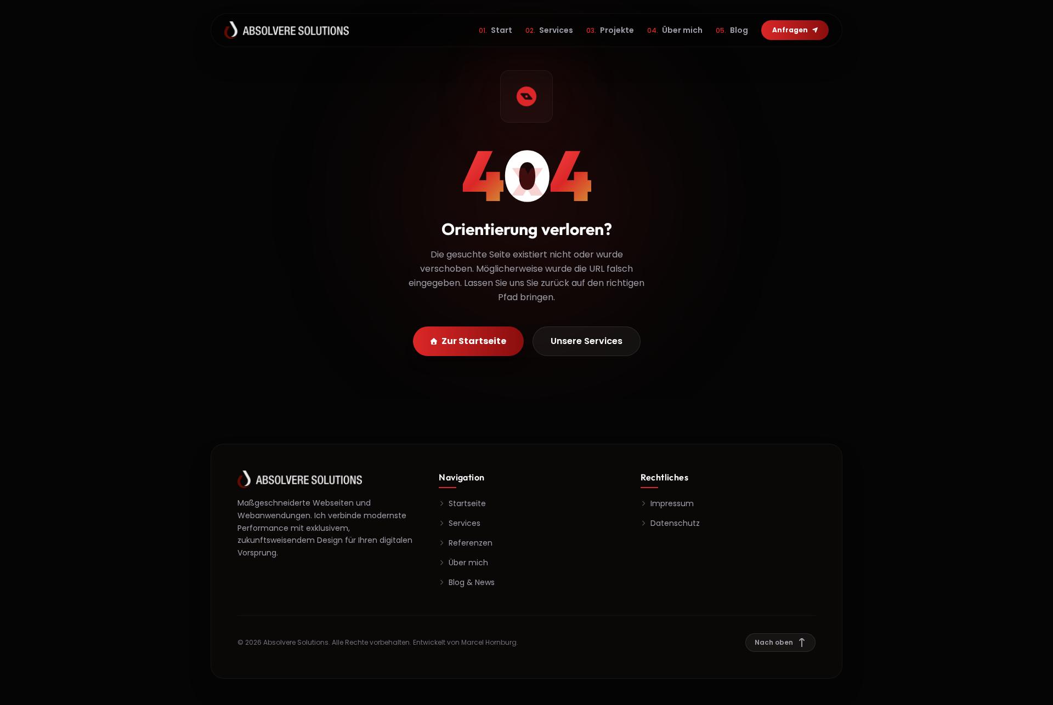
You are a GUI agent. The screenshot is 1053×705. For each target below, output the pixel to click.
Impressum (672, 503)
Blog (732, 30)
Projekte (610, 30)
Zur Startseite (473, 341)
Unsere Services (586, 341)
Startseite (467, 503)
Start (495, 30)
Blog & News (472, 582)
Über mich (675, 30)
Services (549, 30)
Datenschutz (675, 523)
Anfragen (790, 30)
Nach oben (774, 642)
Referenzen (470, 542)
